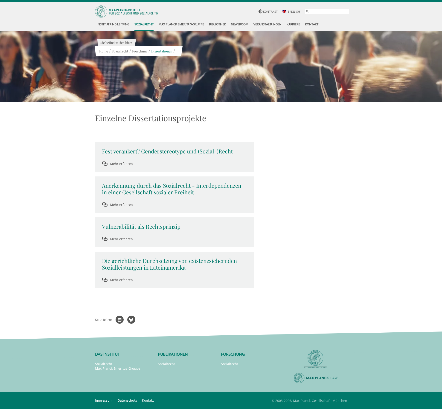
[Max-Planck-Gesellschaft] (316, 359)
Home (103, 51)
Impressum (104, 400)
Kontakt (148, 400)
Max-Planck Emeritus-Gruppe (117, 368)
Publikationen (173, 354)
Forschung (139, 51)
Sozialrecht (120, 51)
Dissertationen (161, 51)
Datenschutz (127, 400)
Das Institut (107, 354)
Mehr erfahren (121, 163)
